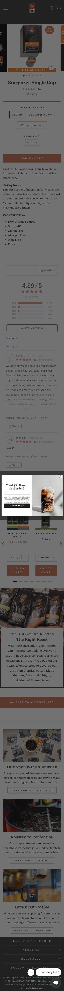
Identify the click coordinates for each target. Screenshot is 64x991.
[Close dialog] (60, 476)
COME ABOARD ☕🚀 (17, 505)
